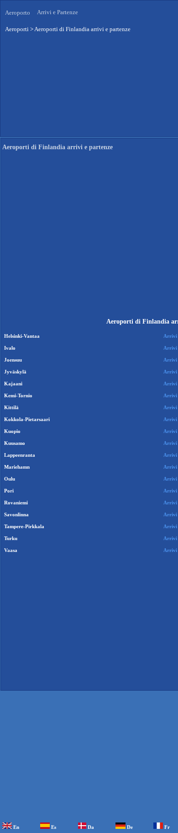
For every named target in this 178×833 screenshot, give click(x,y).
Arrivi (170, 336)
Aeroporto (17, 12)
